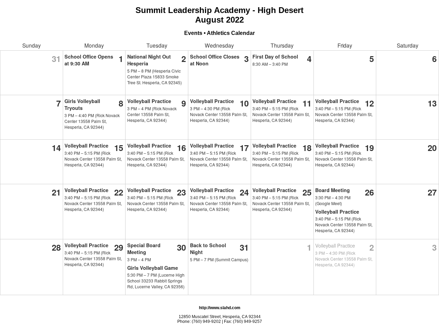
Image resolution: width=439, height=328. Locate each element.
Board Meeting (332, 190)
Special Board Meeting (144, 248)
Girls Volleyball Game (152, 267)
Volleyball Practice (149, 101)
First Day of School (275, 56)
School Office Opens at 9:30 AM (88, 60)
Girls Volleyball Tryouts (82, 104)
